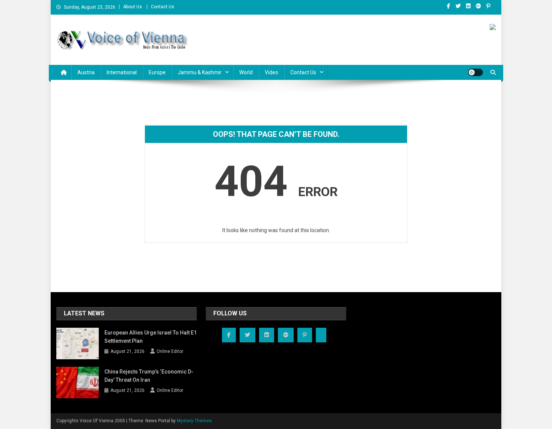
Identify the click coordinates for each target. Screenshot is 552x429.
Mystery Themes (194, 420)
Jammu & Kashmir (200, 72)
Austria (86, 72)
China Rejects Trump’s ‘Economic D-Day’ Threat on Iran (148, 376)
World (246, 72)
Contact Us (162, 6)
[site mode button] (475, 72)
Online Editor (170, 351)
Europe (157, 72)
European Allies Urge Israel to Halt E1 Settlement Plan (150, 337)
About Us (132, 6)
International (122, 72)
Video (271, 72)
